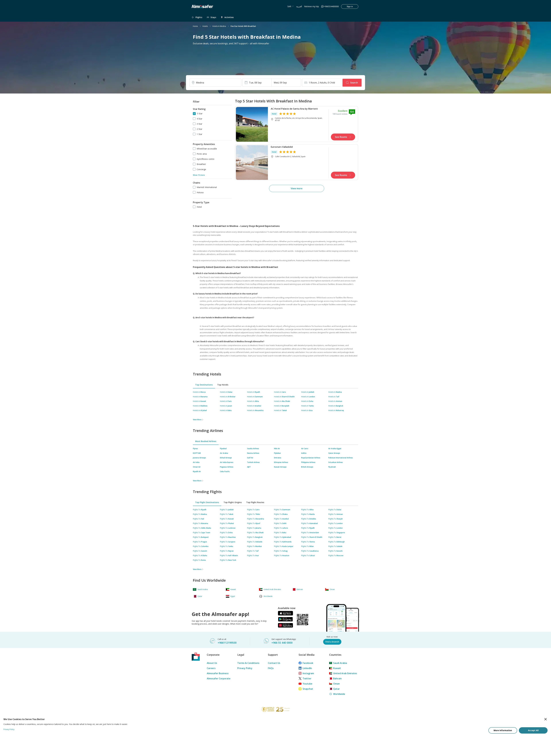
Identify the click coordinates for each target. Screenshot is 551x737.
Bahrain (337, 678)
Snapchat (308, 688)
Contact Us (274, 663)
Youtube (307, 683)
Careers (211, 668)
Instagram (308, 673)
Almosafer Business (218, 673)
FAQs (271, 668)
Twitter (307, 678)
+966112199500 (227, 642)
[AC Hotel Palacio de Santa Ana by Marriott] (252, 124)
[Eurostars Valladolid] (252, 162)
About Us (212, 663)
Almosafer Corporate (218, 678)
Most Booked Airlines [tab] (205, 441)
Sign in (350, 6)
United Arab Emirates (345, 673)
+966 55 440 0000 (281, 642)
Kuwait (337, 668)
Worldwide (339, 694)
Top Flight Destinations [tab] (207, 502)
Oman (336, 683)
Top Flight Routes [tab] (255, 502)
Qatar (336, 688)
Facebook (308, 663)
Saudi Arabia (340, 663)
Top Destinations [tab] (204, 384)
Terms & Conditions (248, 663)
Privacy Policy (244, 668)
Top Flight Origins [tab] (233, 502)
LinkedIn (307, 668)
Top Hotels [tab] (222, 384)
